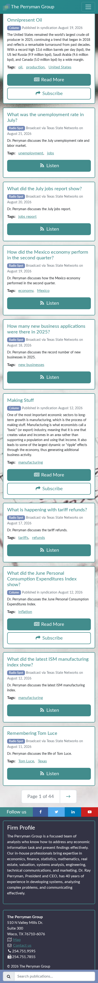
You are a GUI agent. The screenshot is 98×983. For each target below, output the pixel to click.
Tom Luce (26, 761)
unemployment (30, 153)
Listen (52, 165)
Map (17, 940)
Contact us (22, 945)
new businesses (31, 365)
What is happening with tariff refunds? (47, 510)
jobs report (27, 216)
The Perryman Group (32, 7)
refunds (38, 538)
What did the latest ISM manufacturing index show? (47, 662)
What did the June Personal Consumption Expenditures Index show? (42, 579)
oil (20, 67)
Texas (42, 761)
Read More (52, 79)
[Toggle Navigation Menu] (88, 7)
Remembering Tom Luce (32, 733)
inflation (25, 612)
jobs (50, 153)
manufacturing (30, 462)
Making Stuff (20, 400)
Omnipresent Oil (24, 20)
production (35, 67)
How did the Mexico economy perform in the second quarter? (47, 255)
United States (60, 67)
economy (25, 291)
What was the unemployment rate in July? (45, 117)
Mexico (43, 291)
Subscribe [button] (52, 93)
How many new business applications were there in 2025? (46, 329)
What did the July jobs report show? (44, 188)
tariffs (23, 538)
